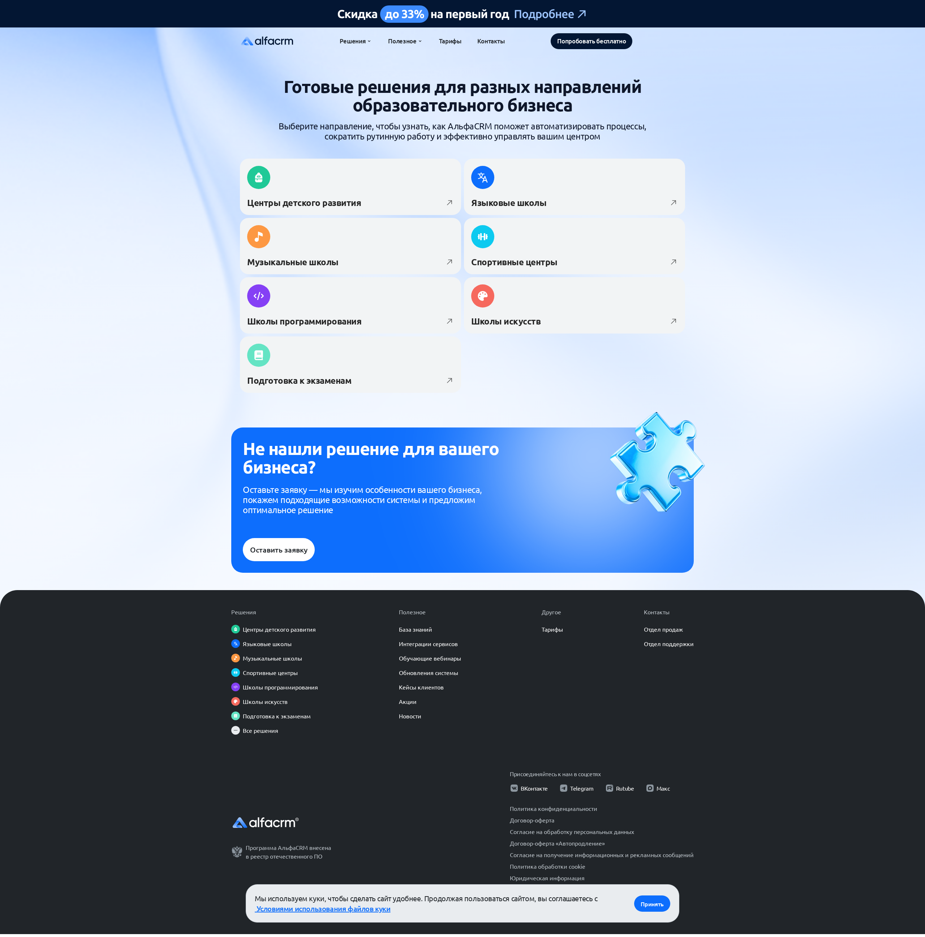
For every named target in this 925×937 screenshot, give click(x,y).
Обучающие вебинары (430, 658)
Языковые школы (267, 643)
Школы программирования (280, 687)
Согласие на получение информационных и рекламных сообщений (602, 854)
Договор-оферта (532, 820)
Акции (408, 701)
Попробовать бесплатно (591, 41)
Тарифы (552, 629)
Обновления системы (428, 672)
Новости (410, 715)
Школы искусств (265, 701)
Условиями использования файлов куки (323, 908)
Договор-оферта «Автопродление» (557, 843)
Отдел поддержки (669, 643)
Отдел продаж (663, 629)
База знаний (415, 629)
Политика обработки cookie (547, 866)
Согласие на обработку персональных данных (572, 831)
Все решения (260, 730)
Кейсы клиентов (421, 687)
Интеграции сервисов (428, 643)
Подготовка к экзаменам (277, 715)
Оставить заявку (278, 549)
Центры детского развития (279, 629)
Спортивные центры (270, 672)
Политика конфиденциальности (553, 808)
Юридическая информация (547, 877)
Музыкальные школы (272, 658)
